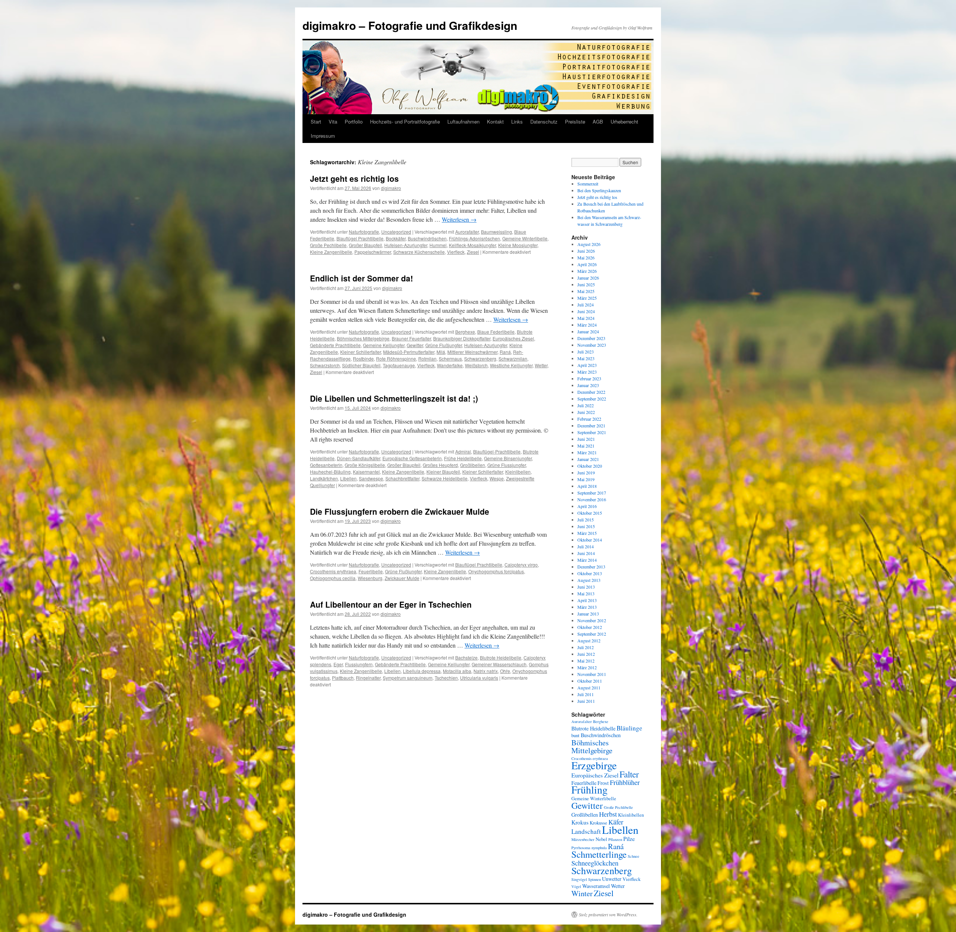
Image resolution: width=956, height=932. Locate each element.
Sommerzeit (587, 184)
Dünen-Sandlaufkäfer (358, 458)
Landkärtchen (324, 478)
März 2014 (587, 560)
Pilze (629, 838)
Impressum (323, 135)
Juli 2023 (585, 352)
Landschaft (586, 831)
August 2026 (588, 244)
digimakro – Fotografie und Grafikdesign (409, 25)
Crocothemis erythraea (333, 571)
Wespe (497, 478)
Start (316, 121)
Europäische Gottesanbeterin (412, 458)
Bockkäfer (396, 238)
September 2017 (591, 493)
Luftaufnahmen (463, 121)
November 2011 (591, 674)
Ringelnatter (368, 677)
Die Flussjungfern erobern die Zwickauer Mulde (399, 511)
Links (517, 121)
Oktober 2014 (589, 540)
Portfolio (354, 121)
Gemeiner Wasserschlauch (499, 664)
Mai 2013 (586, 593)
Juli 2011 (585, 694)
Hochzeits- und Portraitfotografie (405, 121)
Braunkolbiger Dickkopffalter (461, 338)
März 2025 (587, 298)
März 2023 (587, 372)
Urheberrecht (624, 121)
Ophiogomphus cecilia (333, 578)
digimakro (391, 188)
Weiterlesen (459, 219)
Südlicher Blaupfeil (361, 365)
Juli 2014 (585, 546)
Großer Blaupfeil (365, 245)
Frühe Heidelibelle (463, 458)
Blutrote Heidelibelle (500, 657)
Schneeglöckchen (594, 862)
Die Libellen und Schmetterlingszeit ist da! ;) (394, 398)
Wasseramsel (596, 885)
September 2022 (591, 399)
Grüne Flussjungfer (506, 465)
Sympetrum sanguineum (407, 677)
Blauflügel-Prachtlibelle (497, 451)
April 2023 (587, 365)
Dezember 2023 (591, 338)
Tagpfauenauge (399, 365)
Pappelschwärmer (372, 252)
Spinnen (594, 879)
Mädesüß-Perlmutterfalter (408, 352)
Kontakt (495, 121)
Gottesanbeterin (326, 465)
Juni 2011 (586, 701)
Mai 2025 (586, 291)
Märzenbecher (583, 839)
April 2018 (587, 486)
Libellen (348, 478)
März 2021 (587, 452)
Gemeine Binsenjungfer (508, 458)
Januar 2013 (588, 614)
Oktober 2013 (589, 573)
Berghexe (465, 331)
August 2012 (588, 640)
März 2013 (587, 607)
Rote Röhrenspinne (396, 358)
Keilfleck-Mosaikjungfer (472, 245)
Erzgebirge (594, 765)
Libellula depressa (422, 671)
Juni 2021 (586, 439)
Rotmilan (427, 358)
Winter (582, 893)
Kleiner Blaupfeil (443, 471)
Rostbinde (363, 358)
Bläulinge (629, 728)
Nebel (601, 839)
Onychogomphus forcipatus (496, 571)
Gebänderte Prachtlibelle (335, 345)
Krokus (580, 822)
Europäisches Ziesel (513, 338)
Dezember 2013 (591, 567)
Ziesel (473, 252)
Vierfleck (456, 252)
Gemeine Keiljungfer (383, 345)
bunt (575, 735)
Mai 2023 (586, 358)
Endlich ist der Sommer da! (361, 278)
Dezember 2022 (591, 392)
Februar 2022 (589, 419)
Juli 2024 (585, 305)
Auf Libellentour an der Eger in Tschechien (391, 604)
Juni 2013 (586, 587)
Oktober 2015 (589, 513)
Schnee (633, 856)
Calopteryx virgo (521, 564)
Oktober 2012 (589, 627)
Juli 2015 (585, 520)
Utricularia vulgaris (479, 677)
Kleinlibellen (518, 471)
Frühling (589, 790)
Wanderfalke (450, 365)
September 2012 (591, 634)
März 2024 (587, 325)
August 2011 (588, 688)
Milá (441, 352)
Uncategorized (396, 231)
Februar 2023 (589, 378)
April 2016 (587, 506)
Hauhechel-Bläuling (330, 471)
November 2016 (591, 499)
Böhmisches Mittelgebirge (363, 338)
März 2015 (587, 533)
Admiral (463, 451)
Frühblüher (625, 782)
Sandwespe (371, 478)
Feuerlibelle (370, 571)
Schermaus (450, 358)
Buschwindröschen (427, 238)
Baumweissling (496, 231)
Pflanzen (615, 839)
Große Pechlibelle (328, 245)
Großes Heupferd (440, 465)
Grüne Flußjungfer (443, 345)
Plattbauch (343, 677)
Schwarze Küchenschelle (419, 252)
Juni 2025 (586, 284)
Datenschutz (544, 121)
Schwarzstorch (325, 365)
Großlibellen (472, 465)
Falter (629, 774)
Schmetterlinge (599, 854)
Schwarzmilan (513, 358)
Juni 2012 (586, 654)
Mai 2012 (586, 661)
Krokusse (598, 823)
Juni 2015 (586, 526)
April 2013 (587, 600)
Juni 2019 (586, 473)
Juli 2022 (585, 405)
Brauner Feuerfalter (411, 338)
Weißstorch (476, 365)
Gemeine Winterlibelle (524, 238)
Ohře (505, 671)
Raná (505, 352)
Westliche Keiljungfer (511, 365)
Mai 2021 (586, 446)
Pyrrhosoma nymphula (589, 847)
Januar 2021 (588, 459)
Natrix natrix (486, 671)
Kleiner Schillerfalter (360, 352)
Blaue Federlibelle (496, 331)
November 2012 (591, 620)
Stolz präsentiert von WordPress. (608, 914)
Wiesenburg (370, 578)
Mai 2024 (586, 318)
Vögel (576, 886)
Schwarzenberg (480, 358)
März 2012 (587, 667)
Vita (333, 121)
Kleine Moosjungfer (517, 245)
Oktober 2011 (589, 681)
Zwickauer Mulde (402, 578)
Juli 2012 (585, 647)
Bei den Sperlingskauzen (599, 190)
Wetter (541, 365)
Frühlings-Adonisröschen (474, 238)
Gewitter (415, 345)
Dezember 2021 (591, 425)
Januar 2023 (588, 385)
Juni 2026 (586, 251)
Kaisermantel (366, 471)
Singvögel (579, 879)
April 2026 (587, 264)
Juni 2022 (586, 412)
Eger (338, 664)
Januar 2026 (588, 278)
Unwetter (611, 878)
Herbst (608, 814)
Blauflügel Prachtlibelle (360, 238)
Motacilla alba (457, 671)
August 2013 (588, 580)
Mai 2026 (586, 258)
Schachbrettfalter (402, 478)
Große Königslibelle (365, 465)
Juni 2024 (586, 311)
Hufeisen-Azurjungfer (405, 245)
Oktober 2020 (589, 466)
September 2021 (591, 432)
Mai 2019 (586, 479)
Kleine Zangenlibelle (331, 252)
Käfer (615, 821)
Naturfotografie (364, 231)
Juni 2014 (586, 553)
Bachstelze (466, 657)
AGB (598, 121)
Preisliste (575, 121)
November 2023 (591, 345)
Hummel (438, 245)
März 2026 (587, 271)
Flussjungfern (359, 664)
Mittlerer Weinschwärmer (472, 352)
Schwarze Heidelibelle (445, 478)
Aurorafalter (467, 231)
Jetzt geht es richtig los (354, 178)
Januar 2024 (588, 331)
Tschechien (446, 677)
